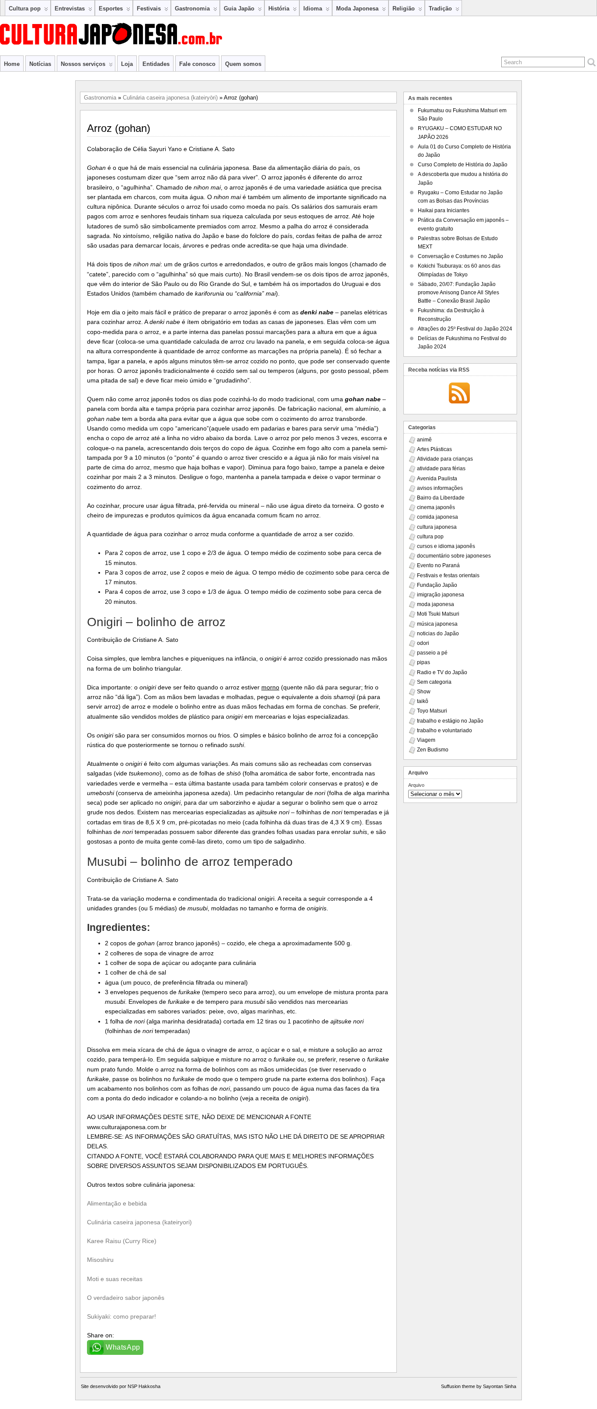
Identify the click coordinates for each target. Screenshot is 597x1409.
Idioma (312, 8)
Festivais (149, 8)
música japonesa (437, 624)
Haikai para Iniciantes (443, 210)
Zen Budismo (432, 750)
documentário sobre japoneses (454, 556)
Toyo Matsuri (432, 711)
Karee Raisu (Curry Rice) (121, 1240)
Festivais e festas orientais (448, 575)
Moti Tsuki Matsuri (438, 614)
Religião (403, 8)
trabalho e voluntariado (444, 730)
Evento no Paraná (438, 565)
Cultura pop (25, 8)
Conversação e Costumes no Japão (460, 256)
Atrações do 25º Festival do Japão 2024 (465, 329)
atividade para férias (441, 468)
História (278, 8)
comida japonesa (437, 517)
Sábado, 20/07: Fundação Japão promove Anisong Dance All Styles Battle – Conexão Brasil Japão (458, 292)
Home (12, 64)
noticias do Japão (438, 633)
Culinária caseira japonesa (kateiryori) (139, 1222)
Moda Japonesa (357, 8)
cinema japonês (436, 507)
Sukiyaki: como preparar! (121, 1316)
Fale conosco (197, 64)
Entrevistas (70, 8)
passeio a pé (432, 653)
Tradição (440, 8)
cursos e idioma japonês (446, 546)
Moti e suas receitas (114, 1278)
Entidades (156, 64)
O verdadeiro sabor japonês (125, 1297)
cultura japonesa (437, 527)
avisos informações (440, 488)
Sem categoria (434, 682)
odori (423, 643)
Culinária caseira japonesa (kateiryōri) (170, 97)
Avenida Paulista (437, 478)
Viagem (426, 740)
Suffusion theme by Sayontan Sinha (478, 1386)
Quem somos (243, 64)
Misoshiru (100, 1259)
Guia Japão (239, 8)
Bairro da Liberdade (441, 498)
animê (424, 440)
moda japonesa (435, 604)
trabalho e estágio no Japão (450, 721)
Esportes (111, 8)
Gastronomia (192, 8)
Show (423, 692)
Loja (127, 64)
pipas (423, 662)
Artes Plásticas (434, 449)
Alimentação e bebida (117, 1203)
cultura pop (430, 537)
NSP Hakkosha (144, 1386)
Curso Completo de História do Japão (462, 165)
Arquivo (416, 785)
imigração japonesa (440, 595)
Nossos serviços (83, 64)
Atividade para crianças (445, 459)
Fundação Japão (437, 585)
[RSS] (459, 393)
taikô (422, 701)
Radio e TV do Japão (442, 672)
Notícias (40, 64)
